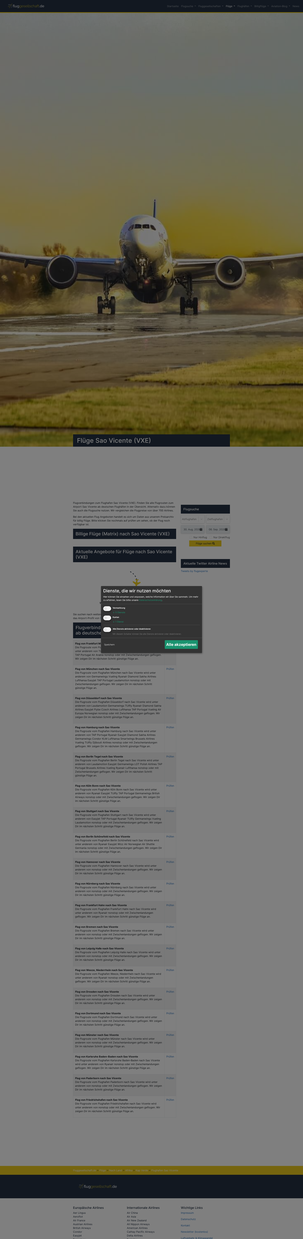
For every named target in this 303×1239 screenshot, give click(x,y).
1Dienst (118, 621)
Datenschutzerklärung (150, 600)
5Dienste (119, 612)
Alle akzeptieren (181, 644)
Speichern (109, 644)
